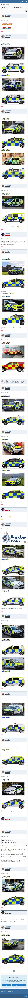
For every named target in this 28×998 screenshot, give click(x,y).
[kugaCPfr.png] (13, 758)
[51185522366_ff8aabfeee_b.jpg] (13, 448)
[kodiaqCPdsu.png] (13, 957)
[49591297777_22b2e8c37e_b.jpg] (13, 663)
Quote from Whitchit (8, 840)
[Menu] (26, 1)
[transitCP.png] (13, 172)
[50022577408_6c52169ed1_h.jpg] (13, 84)
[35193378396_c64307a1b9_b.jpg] (13, 551)
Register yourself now (19, 980)
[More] (26, 20)
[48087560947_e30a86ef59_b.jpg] (13, 709)
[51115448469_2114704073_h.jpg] (13, 788)
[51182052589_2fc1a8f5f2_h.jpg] (13, 159)
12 (17, 971)
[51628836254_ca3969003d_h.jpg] (13, 268)
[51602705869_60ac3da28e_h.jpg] (13, 127)
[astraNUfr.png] (13, 802)
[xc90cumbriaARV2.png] (13, 318)
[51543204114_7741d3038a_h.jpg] (13, 53)
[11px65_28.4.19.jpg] (13, 352)
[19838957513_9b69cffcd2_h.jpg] (13, 202)
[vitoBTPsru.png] (13, 680)
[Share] (26, 11)
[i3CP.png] (13, 462)
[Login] (23, 1)
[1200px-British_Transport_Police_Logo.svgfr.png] (14, 537)
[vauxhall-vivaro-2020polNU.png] (13, 66)
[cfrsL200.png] (13, 365)
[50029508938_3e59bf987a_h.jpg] (13, 885)
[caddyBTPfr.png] (13, 726)
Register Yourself (19, 985)
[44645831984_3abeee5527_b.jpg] (13, 582)
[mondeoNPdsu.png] (13, 899)
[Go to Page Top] (25, 996)
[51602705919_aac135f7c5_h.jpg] (13, 305)
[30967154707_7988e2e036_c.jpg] (13, 631)
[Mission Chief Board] (1, 1)
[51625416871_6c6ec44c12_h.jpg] (13, 479)
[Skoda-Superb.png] (13, 493)
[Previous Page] (8, 971)
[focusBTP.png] (13, 599)
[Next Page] (20, 971)
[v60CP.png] (13, 281)
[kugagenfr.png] (13, 568)
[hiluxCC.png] (13, 418)
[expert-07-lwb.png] (13, 216)
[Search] (19, 1)
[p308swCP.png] (13, 141)
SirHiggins (11, 327)
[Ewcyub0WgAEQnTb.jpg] (13, 944)
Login (6, 985)
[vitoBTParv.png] (13, 648)
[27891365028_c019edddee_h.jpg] (13, 405)
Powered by (14, 996)
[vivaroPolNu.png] (13, 98)
